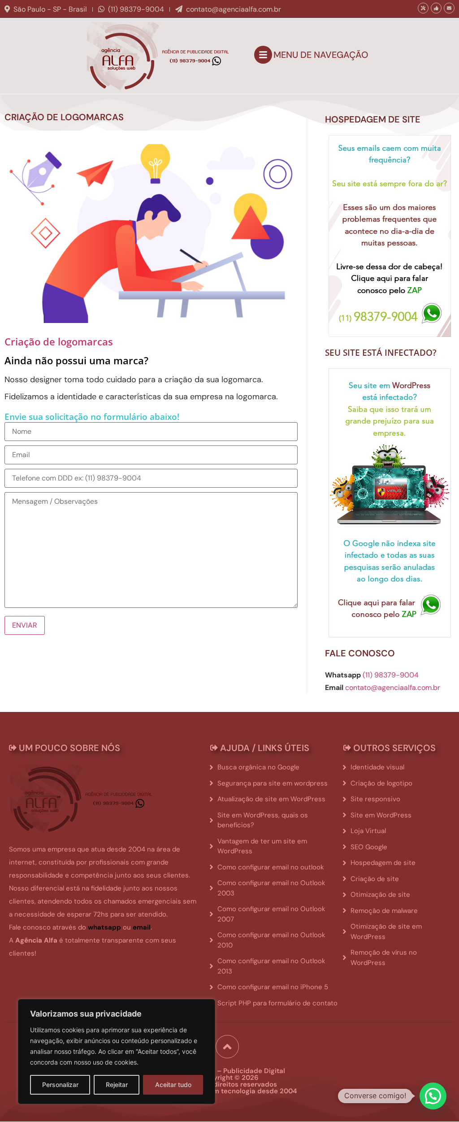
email (142, 927)
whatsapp (104, 927)
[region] (116, 1051)
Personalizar (60, 1084)
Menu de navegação (320, 55)
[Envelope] (449, 8)
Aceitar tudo (173, 1084)
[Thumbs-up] (436, 8)
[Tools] (423, 8)
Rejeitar (117, 1084)
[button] (433, 1096)
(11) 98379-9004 (136, 9)
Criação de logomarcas (58, 341)
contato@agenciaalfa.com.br (233, 9)
